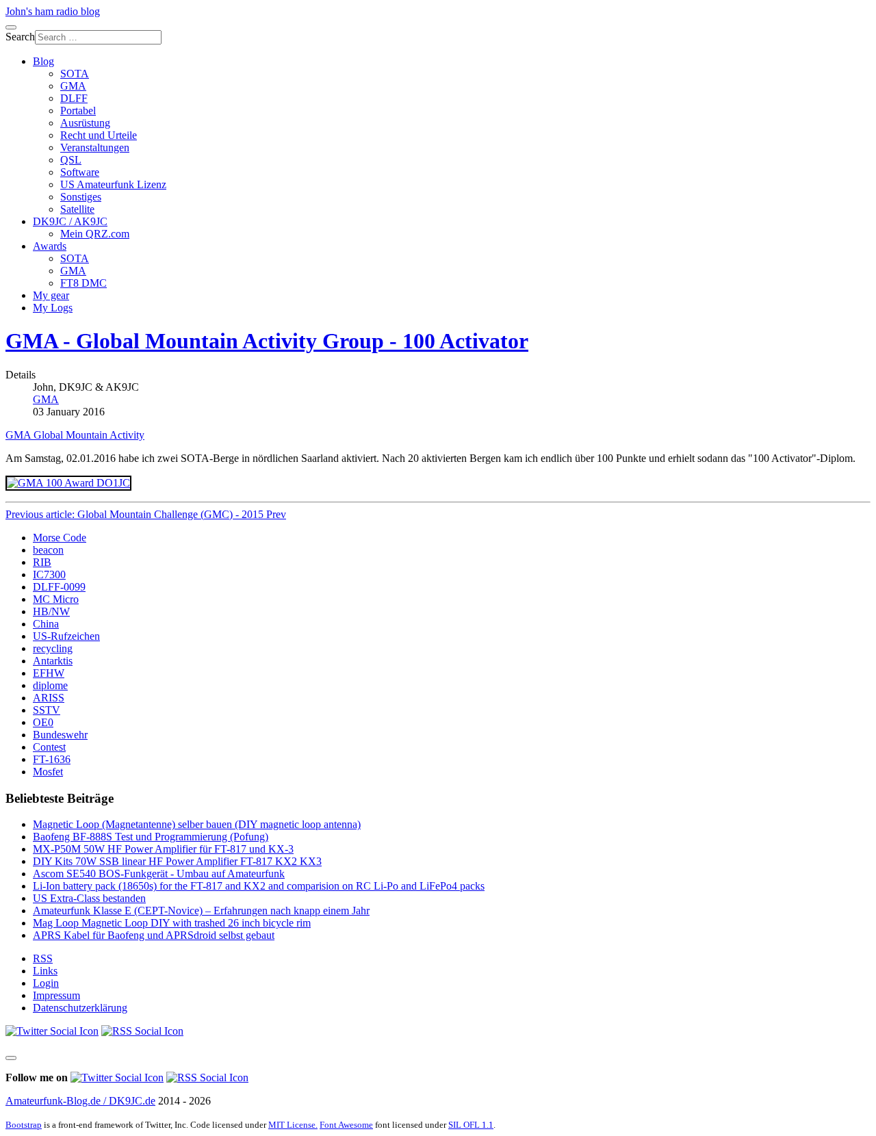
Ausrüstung (85, 123)
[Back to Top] (10, 1058)
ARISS (48, 697)
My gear (51, 295)
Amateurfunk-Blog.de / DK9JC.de (80, 1101)
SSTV (46, 710)
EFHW (48, 673)
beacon (48, 550)
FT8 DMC (83, 283)
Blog (43, 61)
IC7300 (49, 574)
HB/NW (51, 611)
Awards (49, 246)
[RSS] (142, 1031)
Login (46, 983)
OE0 (43, 722)
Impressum (56, 995)
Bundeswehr (60, 734)
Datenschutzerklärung (80, 1008)
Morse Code (59, 537)
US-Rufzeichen (66, 636)
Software (79, 172)
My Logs (53, 307)
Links (45, 971)
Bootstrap (23, 1125)
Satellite (77, 209)
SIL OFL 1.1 (470, 1125)
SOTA (74, 73)
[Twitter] (52, 1031)
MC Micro (56, 599)
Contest (49, 747)
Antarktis (53, 661)
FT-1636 (51, 759)
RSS (43, 958)
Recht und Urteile (98, 135)
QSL (70, 160)
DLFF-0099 (59, 587)
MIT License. (293, 1125)
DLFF (74, 98)
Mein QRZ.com (94, 234)
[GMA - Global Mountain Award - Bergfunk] (68, 483)
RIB (42, 562)
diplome (50, 685)
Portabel (78, 110)
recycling (53, 648)
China (46, 624)
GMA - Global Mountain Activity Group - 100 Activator (266, 340)
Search (20, 36)
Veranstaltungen (94, 147)
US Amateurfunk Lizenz (113, 184)
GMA (73, 86)
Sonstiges (80, 197)
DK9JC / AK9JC (70, 221)
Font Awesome (346, 1125)
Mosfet (48, 771)
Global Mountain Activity (89, 435)
